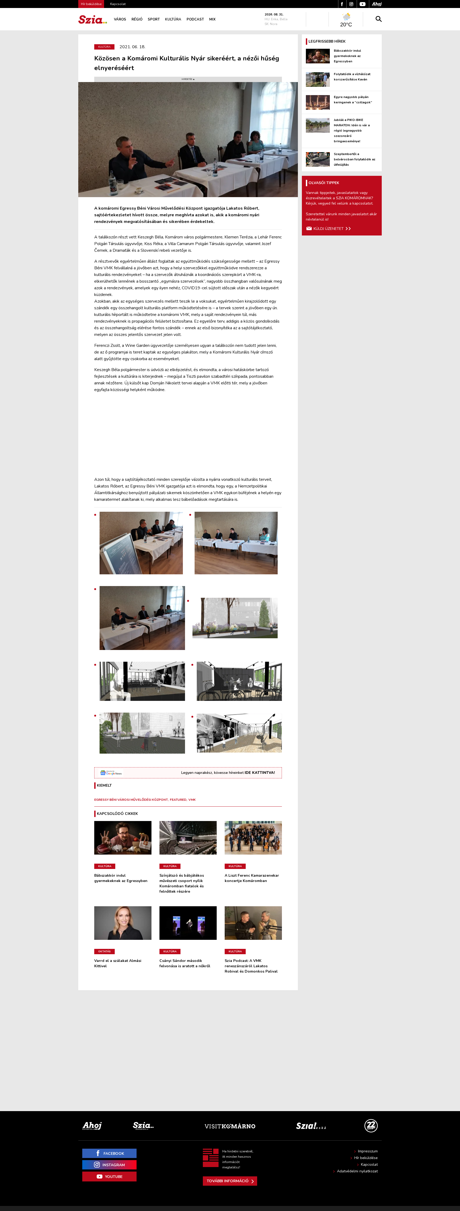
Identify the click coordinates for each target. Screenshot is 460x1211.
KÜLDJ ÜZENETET (329, 228)
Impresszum (368, 1151)
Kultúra (173, 19)
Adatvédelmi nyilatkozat (357, 1171)
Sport (154, 19)
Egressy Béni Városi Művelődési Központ (131, 800)
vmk (192, 800)
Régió (137, 19)
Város (120, 19)
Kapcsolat (118, 4)
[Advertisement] (188, 434)
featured (178, 800)
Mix (212, 19)
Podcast (195, 19)
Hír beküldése (366, 1157)
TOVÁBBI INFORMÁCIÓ (228, 1181)
